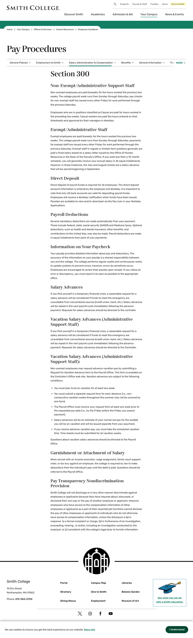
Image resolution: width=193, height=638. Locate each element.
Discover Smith (73, 14)
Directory (65, 591)
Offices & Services (43, 29)
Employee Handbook (88, 29)
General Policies (19, 62)
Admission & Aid (123, 14)
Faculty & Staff (139, 4)
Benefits (126, 62)
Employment (98, 600)
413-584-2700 (23, 599)
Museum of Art (130, 600)
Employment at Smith (48, 62)
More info (89, 629)
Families (154, 4)
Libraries (127, 582)
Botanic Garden (131, 591)
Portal (63, 582)
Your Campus (149, 14)
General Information (150, 62)
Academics (98, 14)
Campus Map (98, 582)
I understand (177, 629)
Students (124, 4)
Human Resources (65, 29)
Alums (165, 4)
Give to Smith (177, 4)
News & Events (174, 14)
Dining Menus (68, 600)
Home (10, 29)
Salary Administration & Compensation (91, 62)
